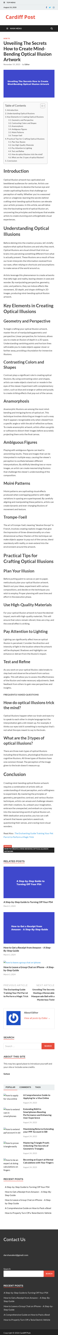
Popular (10, 1087)
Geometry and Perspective (22, 120)
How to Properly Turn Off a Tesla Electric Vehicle (28, 1213)
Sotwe (7, 1073)
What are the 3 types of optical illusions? (28, 157)
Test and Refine (18, 151)
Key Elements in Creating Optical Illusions (25, 117)
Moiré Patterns (18, 132)
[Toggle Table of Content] (41, 105)
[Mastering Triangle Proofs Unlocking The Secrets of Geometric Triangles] (12, 1143)
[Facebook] (46, 7)
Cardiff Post (20, 17)
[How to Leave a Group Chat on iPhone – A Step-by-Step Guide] (22, 962)
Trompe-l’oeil (17, 135)
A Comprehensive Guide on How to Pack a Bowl (28, 1208)
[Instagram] (53, 7)
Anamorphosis (17, 126)
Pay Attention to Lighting (22, 148)
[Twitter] (50, 7)
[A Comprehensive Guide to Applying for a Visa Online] (12, 1095)
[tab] (10, 1087)
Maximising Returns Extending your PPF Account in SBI (38, 1130)
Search (7, 1268)
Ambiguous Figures (19, 129)
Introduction (12, 110)
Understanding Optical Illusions (21, 113)
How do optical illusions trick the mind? (27, 154)
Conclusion (12, 161)
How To (7, 38)
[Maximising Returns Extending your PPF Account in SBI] (12, 1129)
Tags (38, 1087)
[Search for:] (29, 1046)
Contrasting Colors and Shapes (24, 123)
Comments (25, 1087)
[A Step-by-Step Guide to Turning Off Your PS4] (29, 898)
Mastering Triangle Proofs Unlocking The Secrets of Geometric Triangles (36, 1145)
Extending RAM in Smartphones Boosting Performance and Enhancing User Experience (37, 1113)
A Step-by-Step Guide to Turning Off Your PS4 (28, 902)
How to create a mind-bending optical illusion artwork (26, 850)
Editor (27, 64)
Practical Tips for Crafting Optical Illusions (25, 139)
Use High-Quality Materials (23, 145)
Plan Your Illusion (18, 142)
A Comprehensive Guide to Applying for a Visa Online (36, 1096)
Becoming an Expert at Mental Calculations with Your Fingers (38, 1161)
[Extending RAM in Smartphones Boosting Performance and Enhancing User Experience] (12, 1109)
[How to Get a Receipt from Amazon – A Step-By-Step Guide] (29, 944)
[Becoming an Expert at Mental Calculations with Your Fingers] (12, 1160)
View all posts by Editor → (37, 1018)
